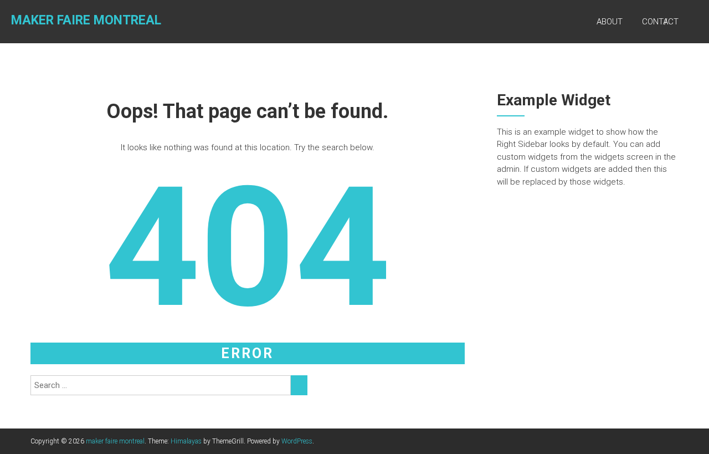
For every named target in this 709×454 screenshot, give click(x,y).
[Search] (299, 385)
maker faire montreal (86, 20)
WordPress (296, 441)
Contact (660, 22)
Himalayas (186, 441)
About (610, 22)
